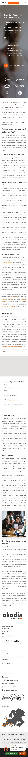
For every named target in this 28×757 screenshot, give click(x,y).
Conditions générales (15, 737)
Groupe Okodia (5, 631)
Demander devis (13, 3)
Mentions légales (16, 734)
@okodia (5, 677)
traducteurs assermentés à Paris (12, 346)
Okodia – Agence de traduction (14, 109)
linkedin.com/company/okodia (10, 680)
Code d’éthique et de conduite (18, 739)
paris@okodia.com (11, 400)
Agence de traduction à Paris (9, 636)
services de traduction (9, 306)
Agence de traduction (7, 626)
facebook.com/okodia (8, 673)
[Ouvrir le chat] (24, 753)
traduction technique (13, 296)
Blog (3, 633)
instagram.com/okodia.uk (9, 686)
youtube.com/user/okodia (10, 690)
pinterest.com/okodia (8, 683)
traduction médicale (7, 299)
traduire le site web (7, 262)
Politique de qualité (6, 734)
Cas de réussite (5, 628)
